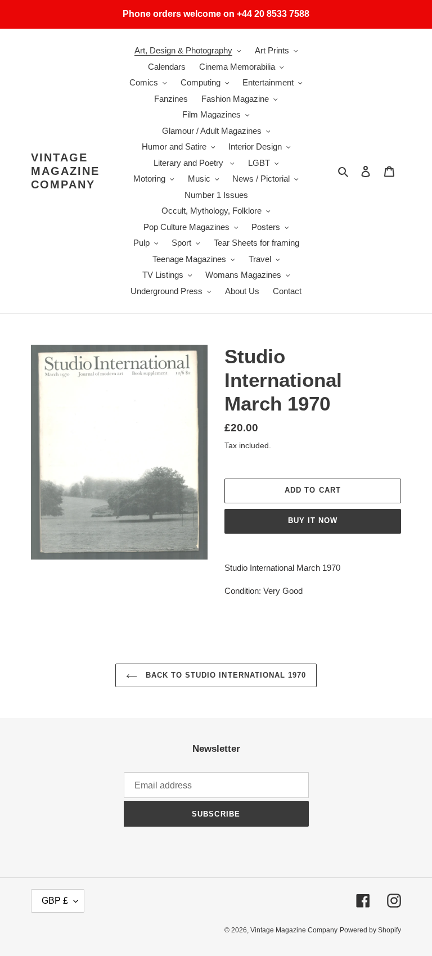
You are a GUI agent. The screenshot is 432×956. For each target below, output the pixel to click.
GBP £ (55, 900)
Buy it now (313, 520)
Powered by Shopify (370, 930)
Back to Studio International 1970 (224, 675)
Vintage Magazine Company (65, 171)
